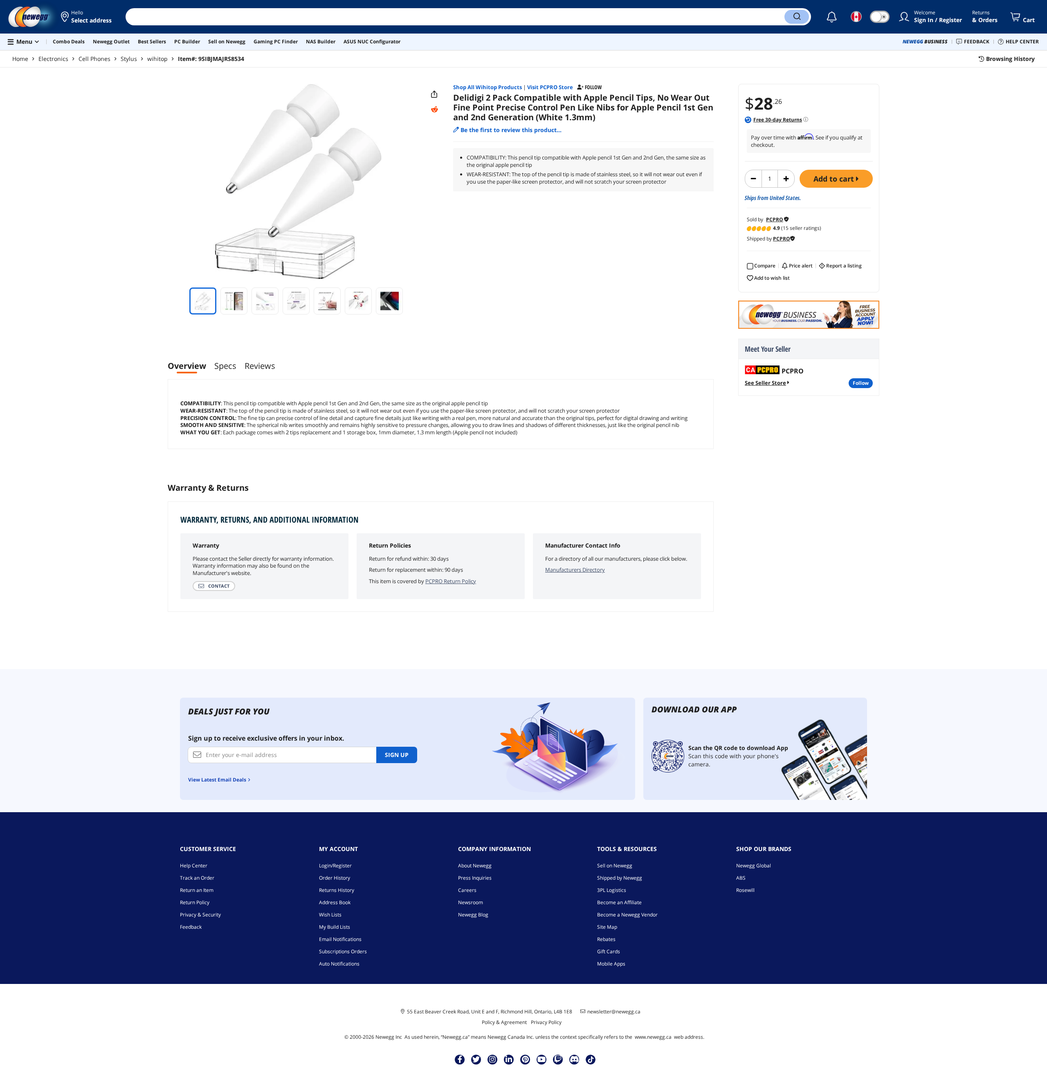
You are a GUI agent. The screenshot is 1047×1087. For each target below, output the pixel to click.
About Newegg (475, 865)
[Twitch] (558, 1059)
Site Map (607, 926)
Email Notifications (340, 939)
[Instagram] (492, 1059)
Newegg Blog (473, 914)
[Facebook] (460, 1059)
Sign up (397, 755)
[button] (87, 16)
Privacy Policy (546, 1022)
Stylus (129, 59)
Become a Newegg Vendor (627, 914)
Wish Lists (330, 914)
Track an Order (197, 877)
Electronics (53, 59)
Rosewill (745, 890)
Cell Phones (94, 59)
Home (20, 59)
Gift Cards (608, 951)
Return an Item (196, 890)
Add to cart (834, 179)
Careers (467, 890)
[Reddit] (434, 110)
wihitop (157, 59)
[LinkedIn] (509, 1059)
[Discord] (574, 1059)
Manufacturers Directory (575, 569)
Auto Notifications (339, 963)
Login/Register (335, 865)
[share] (434, 94)
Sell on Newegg (614, 865)
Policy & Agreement (504, 1022)
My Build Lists (334, 926)
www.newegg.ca (653, 1036)
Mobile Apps (611, 963)
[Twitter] (476, 1059)
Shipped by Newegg (619, 877)
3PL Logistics (611, 890)
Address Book (334, 902)
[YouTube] (541, 1059)
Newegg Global (753, 865)
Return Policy (194, 902)
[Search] (796, 17)
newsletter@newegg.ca (613, 1011)
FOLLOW (861, 383)
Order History (334, 877)
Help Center (193, 865)
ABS (741, 877)
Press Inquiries (475, 877)
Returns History (336, 890)
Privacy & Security (200, 914)
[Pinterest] (525, 1059)
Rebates (606, 939)
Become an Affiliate (619, 902)
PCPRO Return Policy (450, 581)
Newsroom (470, 902)
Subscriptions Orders (343, 951)
